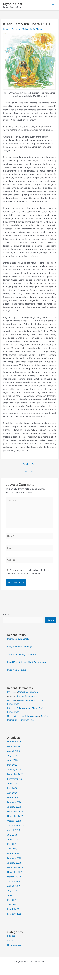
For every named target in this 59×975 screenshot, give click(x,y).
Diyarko (11, 692)
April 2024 (12, 793)
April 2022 (12, 904)
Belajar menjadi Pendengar (20, 646)
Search (6, 614)
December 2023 (15, 811)
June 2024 (12, 783)
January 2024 (14, 807)
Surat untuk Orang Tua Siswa (21, 654)
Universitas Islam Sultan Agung (22, 716)
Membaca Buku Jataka (18, 639)
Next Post (29, 471)
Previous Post (29, 464)
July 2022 (12, 890)
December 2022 (15, 867)
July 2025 (12, 755)
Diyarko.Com (12, 4)
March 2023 (13, 853)
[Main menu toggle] (53, 5)
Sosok (10, 940)
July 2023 (12, 835)
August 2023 (13, 830)
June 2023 (12, 839)
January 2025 (14, 769)
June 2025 (12, 760)
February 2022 (14, 914)
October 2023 (14, 821)
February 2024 (14, 802)
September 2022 (15, 881)
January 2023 (14, 863)
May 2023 (12, 844)
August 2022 (13, 886)
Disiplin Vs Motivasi (16, 670)
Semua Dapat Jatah (28, 692)
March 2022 (13, 909)
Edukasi (27, 29)
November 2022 (15, 872)
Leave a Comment (12, 29)
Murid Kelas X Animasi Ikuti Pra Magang (26, 662)
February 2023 (14, 858)
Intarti (10, 708)
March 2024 (13, 797)
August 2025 (13, 751)
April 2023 (12, 848)
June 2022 (12, 895)
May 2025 (12, 765)
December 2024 (15, 774)
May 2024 (12, 788)
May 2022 (12, 900)
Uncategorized (14, 945)
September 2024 (15, 779)
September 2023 (15, 825)
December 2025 (15, 746)
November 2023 (15, 816)
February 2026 (14, 741)
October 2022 (14, 876)
